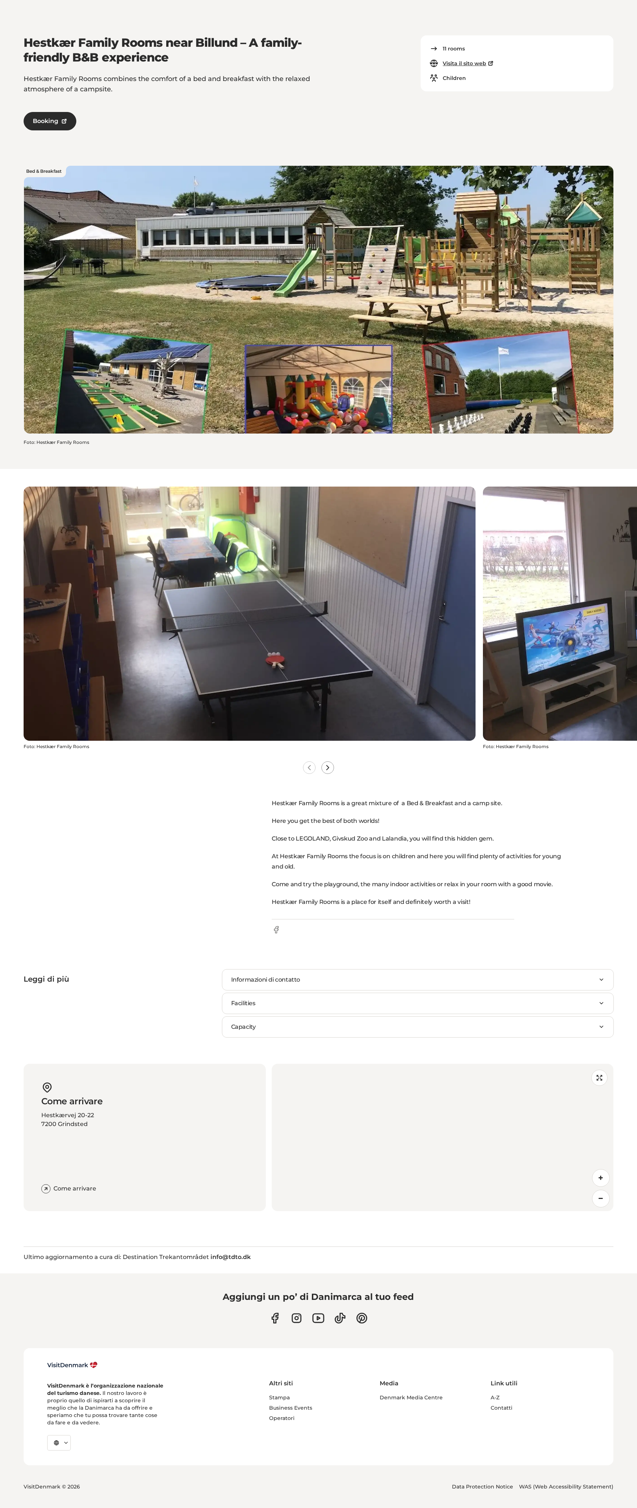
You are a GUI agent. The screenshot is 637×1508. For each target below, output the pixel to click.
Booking (45, 121)
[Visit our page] (296, 1318)
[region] (442, 1137)
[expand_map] (599, 1078)
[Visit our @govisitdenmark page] (340, 1318)
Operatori (282, 1418)
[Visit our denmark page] (274, 1318)
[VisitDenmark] (72, 1365)
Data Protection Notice (482, 1486)
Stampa (279, 1397)
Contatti (501, 1407)
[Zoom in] (601, 1178)
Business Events (290, 1407)
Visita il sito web (464, 63)
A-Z (495, 1397)
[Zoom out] (601, 1198)
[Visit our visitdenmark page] (318, 1318)
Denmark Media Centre (411, 1397)
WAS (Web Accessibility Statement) (566, 1486)
